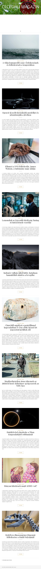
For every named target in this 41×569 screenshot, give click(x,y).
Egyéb (18, 60)
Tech (22, 110)
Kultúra (22, 60)
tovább (20, 83)
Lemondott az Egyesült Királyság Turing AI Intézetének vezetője (20, 221)
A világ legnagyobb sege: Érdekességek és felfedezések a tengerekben (20, 63)
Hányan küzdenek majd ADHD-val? (20, 486)
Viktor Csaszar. (14, 567)
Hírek (19, 110)
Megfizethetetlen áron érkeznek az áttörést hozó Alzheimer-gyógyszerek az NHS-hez (20, 383)
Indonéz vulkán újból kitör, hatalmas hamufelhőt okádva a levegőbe (21, 273)
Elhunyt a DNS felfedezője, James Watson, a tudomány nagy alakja (20, 167)
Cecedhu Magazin (20, 7)
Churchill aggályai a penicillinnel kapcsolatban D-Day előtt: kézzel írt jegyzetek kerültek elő (20, 327)
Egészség (19, 323)
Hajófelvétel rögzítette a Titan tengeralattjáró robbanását (20, 433)
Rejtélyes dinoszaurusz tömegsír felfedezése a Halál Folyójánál (20, 536)
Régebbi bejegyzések (7, 560)
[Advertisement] (20, 22)
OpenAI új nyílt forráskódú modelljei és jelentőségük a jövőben (20, 113)
